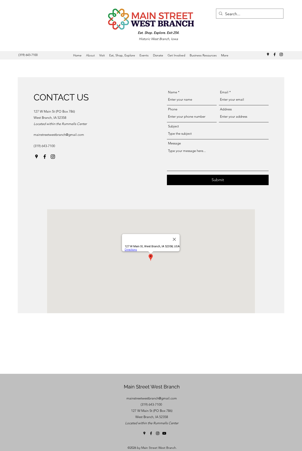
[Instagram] (281, 54)
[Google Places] (268, 54)
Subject (173, 126)
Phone (172, 109)
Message (174, 143)
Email (224, 92)
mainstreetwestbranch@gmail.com (59, 134)
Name (172, 92)
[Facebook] (274, 54)
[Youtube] (164, 433)
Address (226, 109)
